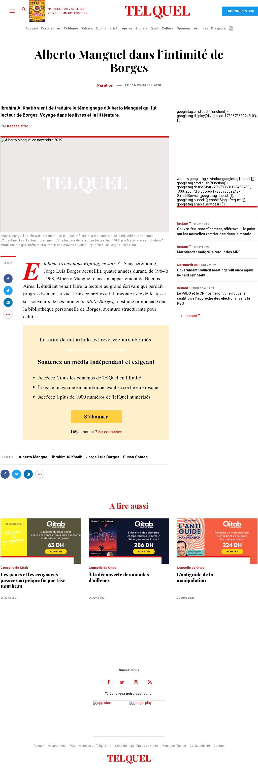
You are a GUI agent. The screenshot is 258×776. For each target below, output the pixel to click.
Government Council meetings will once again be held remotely (215, 272)
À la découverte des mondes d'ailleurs (119, 577)
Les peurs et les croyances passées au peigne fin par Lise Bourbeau (33, 580)
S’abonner (96, 416)
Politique (71, 28)
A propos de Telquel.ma (95, 746)
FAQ (72, 746)
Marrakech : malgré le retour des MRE (208, 252)
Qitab (154, 28)
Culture (168, 28)
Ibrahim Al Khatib (67, 457)
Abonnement (57, 746)
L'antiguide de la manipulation (195, 577)
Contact (219, 746)
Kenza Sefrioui (19, 126)
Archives (201, 28)
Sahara (87, 28)
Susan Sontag (135, 457)
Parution (105, 85)
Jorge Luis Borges (102, 457)
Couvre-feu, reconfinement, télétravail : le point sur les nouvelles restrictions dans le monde (216, 231)
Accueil (31, 28)
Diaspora (218, 28)
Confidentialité (200, 746)
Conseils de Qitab (14, 568)
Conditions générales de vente (136, 746)
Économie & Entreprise (114, 28)
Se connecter (110, 431)
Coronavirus (51, 28)
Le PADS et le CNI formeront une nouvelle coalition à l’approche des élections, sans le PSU (213, 298)
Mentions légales (174, 746)
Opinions (184, 28)
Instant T (184, 223)
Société (141, 28)
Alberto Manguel (33, 457)
